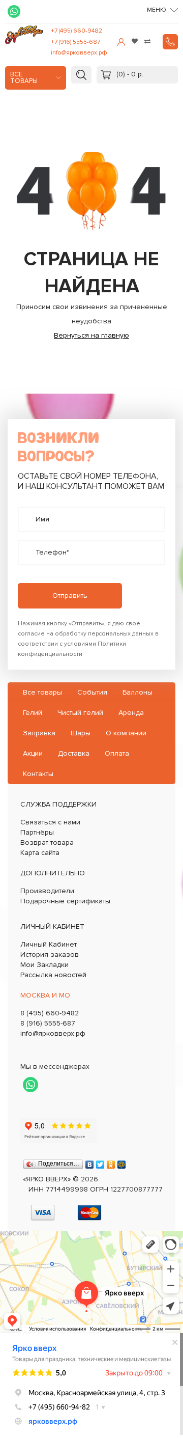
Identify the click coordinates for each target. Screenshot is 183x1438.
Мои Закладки (44, 964)
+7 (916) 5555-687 (75, 42)
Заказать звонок (170, 41)
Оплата (117, 753)
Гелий (32, 712)
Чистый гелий (80, 712)
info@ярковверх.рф (79, 53)
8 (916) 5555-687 (47, 1023)
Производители (47, 891)
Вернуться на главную (91, 335)
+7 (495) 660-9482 (76, 31)
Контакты (38, 773)
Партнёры (37, 832)
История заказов (49, 954)
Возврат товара (47, 842)
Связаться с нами (50, 822)
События (92, 692)
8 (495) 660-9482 (49, 1013)
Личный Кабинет (48, 944)
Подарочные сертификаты (65, 901)
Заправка (39, 733)
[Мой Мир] (121, 1162)
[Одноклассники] (111, 1162)
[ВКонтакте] (89, 1162)
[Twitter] (100, 1162)
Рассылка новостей (53, 975)
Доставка (73, 753)
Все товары (24, 78)
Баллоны (137, 692)
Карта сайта (39, 852)
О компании (126, 733)
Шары (80, 733)
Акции (33, 753)
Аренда (131, 712)
